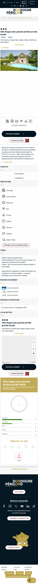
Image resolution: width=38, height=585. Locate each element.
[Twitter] (17, 6)
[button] (19, 60)
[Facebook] (11, 6)
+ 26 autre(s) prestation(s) (19, 125)
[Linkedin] (23, 6)
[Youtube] (20, 6)
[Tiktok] (26, 6)
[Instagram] (14, 6)
